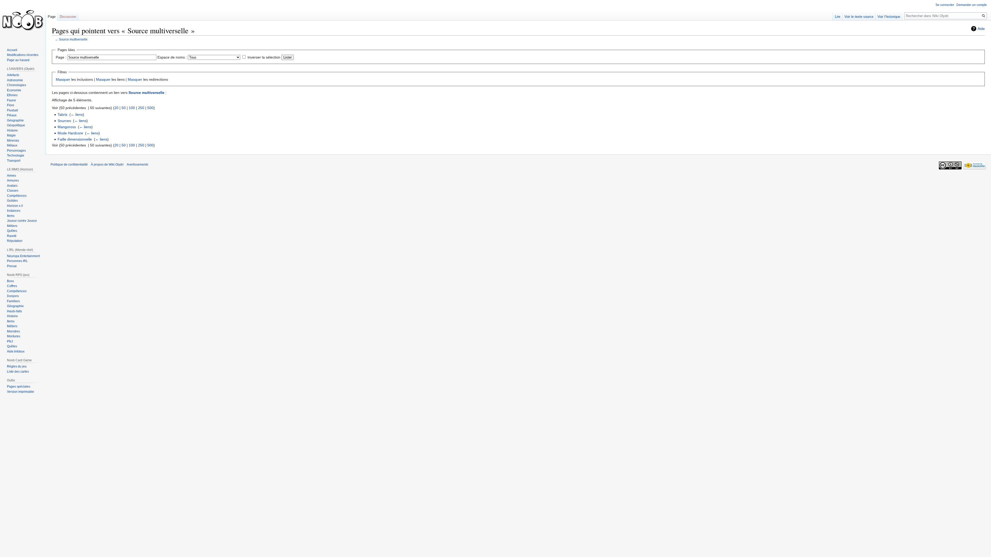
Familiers (13, 301)
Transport (13, 160)
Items (10, 216)
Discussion (68, 17)
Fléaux (12, 115)
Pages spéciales (18, 386)
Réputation (14, 241)
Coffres (12, 286)
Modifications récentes (22, 55)
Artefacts (13, 75)
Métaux (12, 145)
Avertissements (137, 164)
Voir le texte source (858, 17)
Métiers (12, 226)
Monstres (13, 331)
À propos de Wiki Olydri (107, 164)
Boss (10, 281)
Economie (14, 90)
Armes (11, 175)
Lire (837, 17)
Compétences (17, 196)
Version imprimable (20, 392)
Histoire (12, 130)
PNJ (10, 341)
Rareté (12, 236)
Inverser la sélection (263, 57)
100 (132, 108)
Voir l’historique (888, 17)
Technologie (15, 155)
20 (116, 108)
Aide (981, 29)
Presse (12, 266)
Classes (12, 190)
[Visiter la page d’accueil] (22, 20)
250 (141, 108)
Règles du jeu (17, 366)
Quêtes (12, 231)
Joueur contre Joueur (22, 221)
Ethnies (12, 95)
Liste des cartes (18, 371)
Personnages (16, 150)
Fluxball (12, 110)
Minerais (13, 140)
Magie (11, 135)
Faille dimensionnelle (75, 139)
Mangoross (67, 127)
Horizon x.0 (15, 206)
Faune (11, 100)
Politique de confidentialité (69, 164)
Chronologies (16, 85)
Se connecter (945, 5)
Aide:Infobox (16, 351)
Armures (13, 180)
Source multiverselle (73, 39)
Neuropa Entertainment (23, 256)
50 (124, 108)
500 (150, 108)
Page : (61, 57)
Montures (13, 336)
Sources (64, 121)
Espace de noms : (172, 57)
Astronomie (15, 80)
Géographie (15, 120)
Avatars (12, 185)
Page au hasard (18, 60)
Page (51, 17)
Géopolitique (16, 125)
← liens (77, 114)
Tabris (62, 114)
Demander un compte (971, 5)
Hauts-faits (14, 311)
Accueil (12, 50)
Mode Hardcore (70, 133)
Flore (10, 105)
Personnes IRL (17, 261)
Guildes (12, 200)
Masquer (63, 79)
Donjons (13, 296)
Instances (13, 210)
